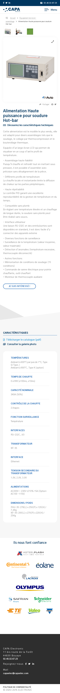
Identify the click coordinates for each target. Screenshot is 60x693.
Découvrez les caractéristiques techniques (30, 125)
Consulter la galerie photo (21, 344)
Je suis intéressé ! (19, 286)
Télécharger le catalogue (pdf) (23, 340)
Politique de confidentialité (17, 687)
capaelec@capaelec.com (15, 674)
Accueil (13, 18)
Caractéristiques (15, 333)
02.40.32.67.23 (50, 3)
